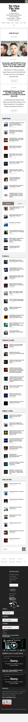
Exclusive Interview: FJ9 (14, 538)
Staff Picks (6, 118)
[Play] (11, 606)
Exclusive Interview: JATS (15, 483)
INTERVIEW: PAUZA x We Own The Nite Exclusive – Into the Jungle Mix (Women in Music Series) (16, 195)
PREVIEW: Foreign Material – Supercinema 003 (15, 308)
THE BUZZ (17, 42)
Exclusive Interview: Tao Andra (16, 491)
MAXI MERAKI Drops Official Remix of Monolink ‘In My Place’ (16, 260)
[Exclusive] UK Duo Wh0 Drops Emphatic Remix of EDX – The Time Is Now (16, 277)
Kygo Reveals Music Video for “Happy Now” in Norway (16, 215)
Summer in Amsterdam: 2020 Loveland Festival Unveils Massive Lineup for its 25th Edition (16, 440)
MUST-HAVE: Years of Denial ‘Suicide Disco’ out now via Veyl (15, 155)
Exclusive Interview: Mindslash (16, 499)
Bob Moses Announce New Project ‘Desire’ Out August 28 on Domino (16, 285)
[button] (14, 645)
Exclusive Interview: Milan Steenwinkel (15, 515)
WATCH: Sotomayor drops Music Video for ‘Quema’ (15, 146)
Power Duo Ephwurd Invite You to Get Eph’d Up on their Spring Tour (16, 231)
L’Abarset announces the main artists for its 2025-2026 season (16, 361)
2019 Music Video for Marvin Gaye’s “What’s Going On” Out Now (16, 171)
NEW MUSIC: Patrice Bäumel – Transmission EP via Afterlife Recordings (16, 131)
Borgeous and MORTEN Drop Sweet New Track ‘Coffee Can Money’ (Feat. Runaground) (14, 64)
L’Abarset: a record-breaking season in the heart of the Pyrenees (16, 345)
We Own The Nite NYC (14, 8)
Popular (8, 203)
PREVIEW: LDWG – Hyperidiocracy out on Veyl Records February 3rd (15, 455)
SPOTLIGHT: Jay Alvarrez (15, 222)
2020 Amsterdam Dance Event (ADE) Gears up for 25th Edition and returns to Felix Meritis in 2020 (16, 432)
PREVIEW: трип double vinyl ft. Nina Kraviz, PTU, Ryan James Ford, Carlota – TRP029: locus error (16, 471)
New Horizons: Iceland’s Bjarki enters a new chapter (16, 162)
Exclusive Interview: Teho (15, 523)
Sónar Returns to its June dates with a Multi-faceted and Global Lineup (15, 447)
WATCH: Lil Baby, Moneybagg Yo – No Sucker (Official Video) (16, 300)
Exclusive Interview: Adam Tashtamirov (15, 507)
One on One (7, 479)
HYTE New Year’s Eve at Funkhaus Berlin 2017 (14, 247)
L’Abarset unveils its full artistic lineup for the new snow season (15, 395)
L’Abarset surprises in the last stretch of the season (16, 402)
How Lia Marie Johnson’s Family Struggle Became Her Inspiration (16, 208)
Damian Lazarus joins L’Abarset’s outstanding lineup (16, 353)
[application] (14, 605)
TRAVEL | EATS (8, 340)
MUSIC (7, 42)
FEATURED (4, 42)
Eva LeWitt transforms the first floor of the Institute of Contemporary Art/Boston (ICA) (16, 124)
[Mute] (21, 650)
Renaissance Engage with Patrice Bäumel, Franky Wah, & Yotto (16, 424)
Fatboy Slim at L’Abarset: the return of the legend (16, 386)
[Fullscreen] (18, 606)
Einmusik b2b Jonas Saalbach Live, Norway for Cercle (16, 186)
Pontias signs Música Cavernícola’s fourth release (16, 331)
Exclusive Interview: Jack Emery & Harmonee (16, 531)
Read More (14, 81)
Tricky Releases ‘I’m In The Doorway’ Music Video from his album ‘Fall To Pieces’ (16, 269)
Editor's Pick (7, 411)
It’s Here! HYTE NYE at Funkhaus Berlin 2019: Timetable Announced (16, 463)
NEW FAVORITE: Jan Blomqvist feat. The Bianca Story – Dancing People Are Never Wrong (16, 240)
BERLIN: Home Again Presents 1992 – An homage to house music (16, 293)
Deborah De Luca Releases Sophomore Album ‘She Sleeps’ (15, 416)
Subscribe (13, 590)
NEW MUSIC (12, 42)
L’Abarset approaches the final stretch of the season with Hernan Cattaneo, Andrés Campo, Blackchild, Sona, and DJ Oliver (16, 379)
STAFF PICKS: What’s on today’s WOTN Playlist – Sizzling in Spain (15, 179)
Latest (20, 203)
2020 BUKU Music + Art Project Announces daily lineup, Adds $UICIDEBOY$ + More (16, 139)
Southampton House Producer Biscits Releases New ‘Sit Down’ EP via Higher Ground (16, 316)
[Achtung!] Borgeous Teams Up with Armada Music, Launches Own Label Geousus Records (14, 93)
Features (5, 256)
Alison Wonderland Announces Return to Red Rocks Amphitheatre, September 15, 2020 (16, 324)
